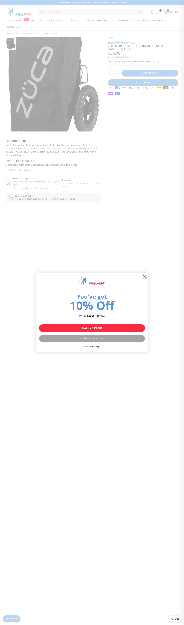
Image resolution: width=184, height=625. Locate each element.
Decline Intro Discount (92, 338)
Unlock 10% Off (92, 328)
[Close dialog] (144, 276)
